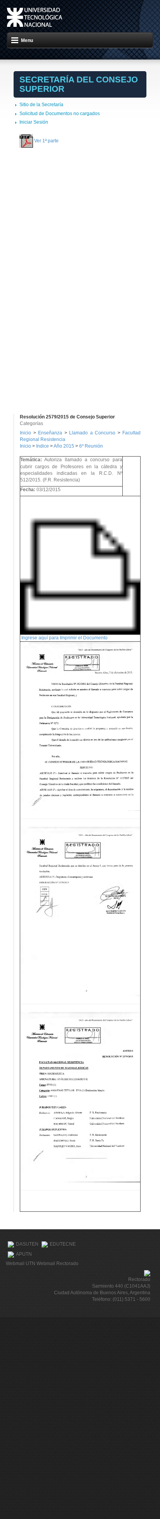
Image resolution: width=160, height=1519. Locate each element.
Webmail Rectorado (57, 1263)
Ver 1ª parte (46, 141)
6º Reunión (91, 446)
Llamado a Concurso (93, 433)
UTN (34, 17)
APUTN (24, 1254)
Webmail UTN (20, 1263)
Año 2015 (64, 446)
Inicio (25, 433)
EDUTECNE (63, 1244)
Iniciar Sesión (33, 122)
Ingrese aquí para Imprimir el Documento (64, 637)
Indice (42, 446)
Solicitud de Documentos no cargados (59, 113)
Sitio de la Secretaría (41, 104)
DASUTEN (27, 1244)
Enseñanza (51, 433)
